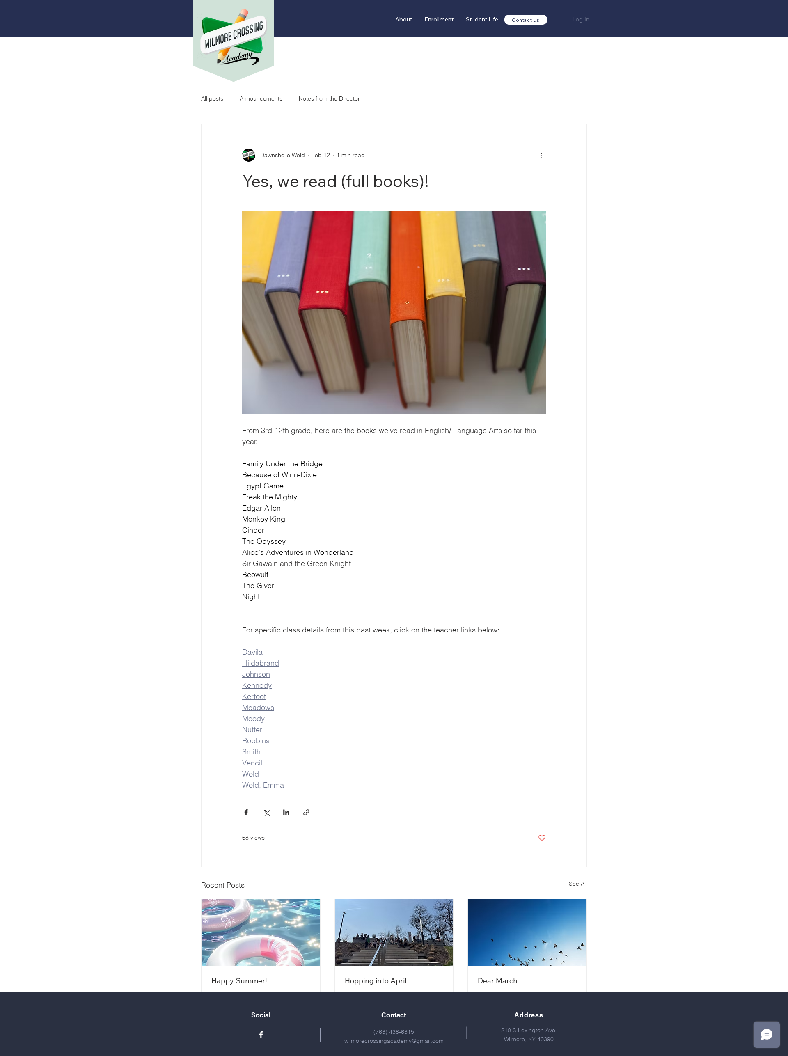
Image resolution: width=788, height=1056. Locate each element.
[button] (439, 19)
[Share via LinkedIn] (286, 812)
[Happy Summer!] (261, 932)
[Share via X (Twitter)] (266, 812)
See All (578, 883)
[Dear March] (527, 932)
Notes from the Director (329, 98)
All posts (212, 98)
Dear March (498, 980)
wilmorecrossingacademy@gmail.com (394, 1041)
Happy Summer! (239, 980)
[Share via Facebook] (246, 812)
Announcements (261, 98)
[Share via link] (306, 812)
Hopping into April (376, 980)
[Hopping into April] (394, 932)
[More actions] (541, 155)
